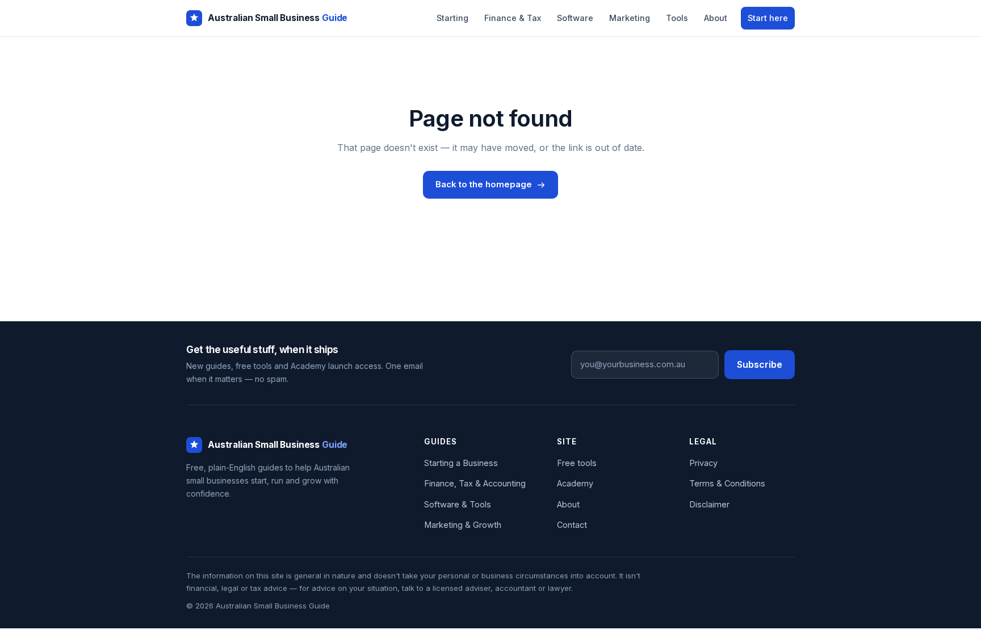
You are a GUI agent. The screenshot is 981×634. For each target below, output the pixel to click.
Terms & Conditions (727, 483)
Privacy (703, 463)
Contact (572, 525)
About (715, 18)
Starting (452, 18)
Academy (575, 483)
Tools (677, 18)
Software (575, 18)
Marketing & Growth (462, 525)
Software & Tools (457, 504)
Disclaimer (709, 504)
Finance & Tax (512, 18)
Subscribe (759, 364)
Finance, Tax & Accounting (475, 483)
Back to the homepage (483, 184)
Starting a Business (461, 463)
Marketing (629, 18)
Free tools (577, 463)
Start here (768, 18)
